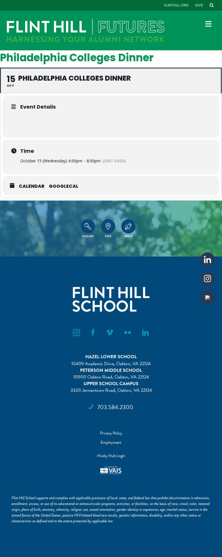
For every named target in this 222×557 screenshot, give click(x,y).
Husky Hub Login (111, 456)
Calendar (32, 186)
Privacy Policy (111, 433)
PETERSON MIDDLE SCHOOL (111, 370)
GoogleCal (63, 186)
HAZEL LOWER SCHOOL (111, 356)
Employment (111, 442)
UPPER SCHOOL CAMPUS (111, 383)
